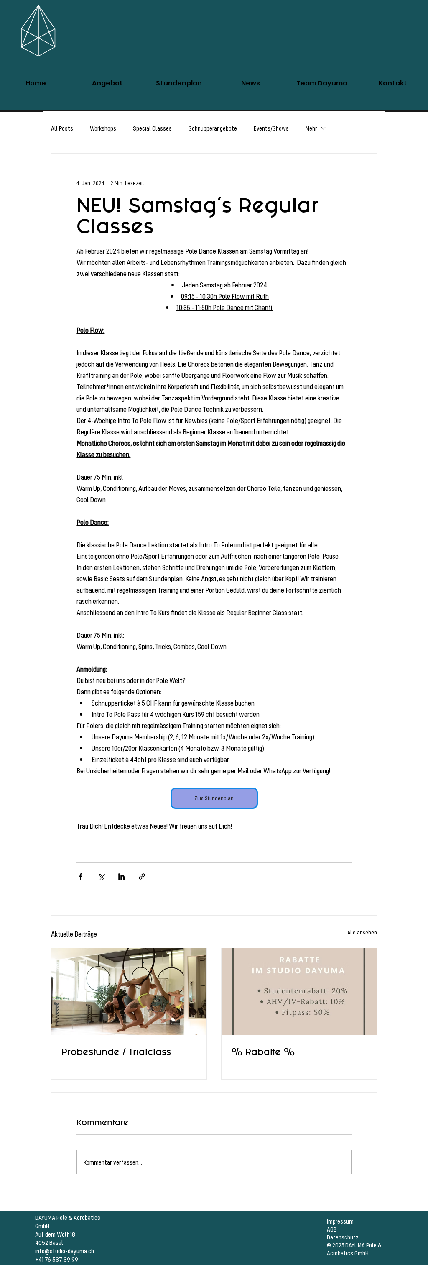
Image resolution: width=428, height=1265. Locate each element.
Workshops (103, 128)
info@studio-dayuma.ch (64, 1251)
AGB (331, 1229)
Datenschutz (343, 1237)
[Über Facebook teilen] (80, 876)
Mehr (311, 128)
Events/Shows (271, 128)
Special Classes (152, 128)
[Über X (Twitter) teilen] (101, 876)
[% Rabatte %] (299, 991)
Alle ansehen (362, 932)
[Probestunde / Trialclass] (128, 991)
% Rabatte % (263, 1052)
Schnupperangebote (213, 128)
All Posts (62, 128)
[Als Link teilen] (142, 876)
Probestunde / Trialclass (116, 1052)
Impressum (340, 1221)
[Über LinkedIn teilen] (121, 876)
